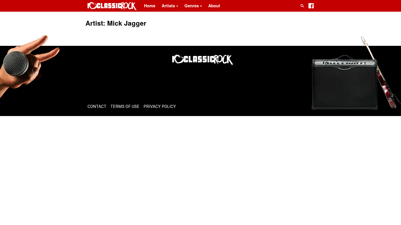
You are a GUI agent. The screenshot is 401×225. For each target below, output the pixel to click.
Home (149, 5)
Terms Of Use (124, 106)
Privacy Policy (159, 106)
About (214, 5)
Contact (97, 106)
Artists (168, 5)
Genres (191, 5)
